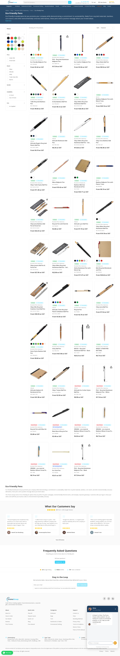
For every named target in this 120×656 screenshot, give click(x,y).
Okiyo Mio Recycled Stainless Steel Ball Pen (37, 308)
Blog (105, 6)
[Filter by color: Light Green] (15, 48)
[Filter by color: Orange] (8, 45)
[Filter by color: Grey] (15, 41)
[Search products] (69, 2)
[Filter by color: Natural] (19, 38)
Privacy (101, 651)
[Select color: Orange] (38, 55)
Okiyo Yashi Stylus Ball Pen (38, 185)
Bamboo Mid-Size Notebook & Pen (79, 186)
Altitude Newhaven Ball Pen (59, 142)
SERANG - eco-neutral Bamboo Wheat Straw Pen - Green (82, 430)
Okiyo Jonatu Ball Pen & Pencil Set (37, 266)
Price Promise (9, 624)
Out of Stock (12, 98)
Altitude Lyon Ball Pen (81, 224)
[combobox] (107, 27)
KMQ (10, 74)
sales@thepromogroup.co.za (82, 3)
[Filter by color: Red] (11, 38)
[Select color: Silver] (84, 261)
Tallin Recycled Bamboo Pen (37, 103)
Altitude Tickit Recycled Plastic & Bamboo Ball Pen (60, 310)
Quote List (30, 619)
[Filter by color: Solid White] (22, 38)
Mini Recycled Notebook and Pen (103, 269)
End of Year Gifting (90, 6)
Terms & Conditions (78, 624)
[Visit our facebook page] (104, 598)
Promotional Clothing (38, 6)
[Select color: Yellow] (40, 55)
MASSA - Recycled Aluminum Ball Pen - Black (82, 349)
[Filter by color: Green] (15, 38)
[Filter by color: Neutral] (22, 48)
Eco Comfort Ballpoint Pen (82, 62)
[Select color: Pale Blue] (99, 261)
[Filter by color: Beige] (15, 45)
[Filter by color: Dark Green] (8, 48)
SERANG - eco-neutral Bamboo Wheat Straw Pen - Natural (104, 430)
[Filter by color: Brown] (22, 45)
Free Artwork (31, 624)
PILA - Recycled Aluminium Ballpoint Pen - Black (82, 469)
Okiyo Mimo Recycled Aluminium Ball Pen (81, 103)
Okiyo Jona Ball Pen (102, 307)
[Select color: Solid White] (77, 94)
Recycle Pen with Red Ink (60, 224)
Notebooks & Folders (27, 6)
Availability (9, 92)
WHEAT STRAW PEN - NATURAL (102, 349)
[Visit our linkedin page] (113, 598)
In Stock (11, 95)
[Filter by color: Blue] (11, 41)
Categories (9, 6)
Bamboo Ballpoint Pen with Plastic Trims (104, 183)
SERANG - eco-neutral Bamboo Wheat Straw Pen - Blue (38, 469)
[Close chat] (115, 609)
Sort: (98, 28)
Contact (109, 6)
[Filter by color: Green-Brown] (11, 48)
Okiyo (10, 69)
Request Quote (32, 616)
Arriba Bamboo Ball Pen (59, 102)
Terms (106, 651)
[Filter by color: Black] (8, 38)
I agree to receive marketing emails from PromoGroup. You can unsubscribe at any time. (55, 588)
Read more (8, 21)
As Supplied (12, 106)
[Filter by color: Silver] (11, 45)
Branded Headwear (49, 6)
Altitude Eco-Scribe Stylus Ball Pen (82, 391)
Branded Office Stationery (22, 10)
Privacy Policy (76, 621)
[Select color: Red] (82, 55)
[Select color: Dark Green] (34, 94)
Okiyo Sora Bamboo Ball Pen (103, 142)
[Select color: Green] (80, 55)
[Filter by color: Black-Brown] (19, 45)
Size (8, 103)
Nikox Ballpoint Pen (58, 182)
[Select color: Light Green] (34, 55)
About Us (7, 613)
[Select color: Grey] (99, 55)
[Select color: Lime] (80, 261)
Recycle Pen (78, 310)
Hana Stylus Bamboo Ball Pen (38, 352)
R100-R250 (12, 60)
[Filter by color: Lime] (22, 41)
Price (8, 55)
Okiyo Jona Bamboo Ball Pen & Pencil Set (37, 225)
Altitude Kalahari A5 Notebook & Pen (36, 391)
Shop (11, 10)
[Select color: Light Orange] (36, 55)
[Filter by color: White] (19, 41)
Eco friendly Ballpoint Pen (38, 62)
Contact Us (59, 562)
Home (7, 10)
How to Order (9, 616)
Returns (112, 651)
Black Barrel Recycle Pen (60, 431)
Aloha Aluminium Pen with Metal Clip (82, 269)
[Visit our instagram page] (108, 598)
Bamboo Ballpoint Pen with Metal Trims (104, 100)
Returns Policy (76, 627)
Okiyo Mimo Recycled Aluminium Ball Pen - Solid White (82, 142)
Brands (57, 6)
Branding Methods (78, 619)
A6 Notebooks (99, 266)
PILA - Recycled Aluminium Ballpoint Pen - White (104, 391)
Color (8, 34)
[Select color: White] (43, 94)
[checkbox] (7, 58)
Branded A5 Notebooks (79, 183)
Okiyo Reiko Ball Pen (102, 62)
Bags (51, 616)
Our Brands (8, 619)
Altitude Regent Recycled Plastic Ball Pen (38, 144)
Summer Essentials (78, 6)
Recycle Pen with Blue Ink (38, 429)
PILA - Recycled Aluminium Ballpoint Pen (60, 60)
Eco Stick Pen (56, 470)
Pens (31, 10)
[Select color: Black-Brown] (75, 177)
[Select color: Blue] (77, 55)
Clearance (99, 6)
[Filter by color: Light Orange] (19, 48)
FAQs (74, 616)
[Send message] (115, 643)
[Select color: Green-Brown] (77, 177)
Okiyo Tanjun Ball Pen (59, 390)
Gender (9, 85)
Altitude (11, 72)
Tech (51, 619)
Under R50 (12, 58)
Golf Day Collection (66, 6)
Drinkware (17, 6)
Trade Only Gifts (13, 77)
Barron (11, 79)
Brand (8, 66)
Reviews (7, 621)
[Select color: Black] (31, 55)
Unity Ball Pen (56, 348)
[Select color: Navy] (102, 55)
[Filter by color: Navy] (8, 41)
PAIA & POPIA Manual (79, 630)
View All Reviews (60, 540)
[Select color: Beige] (53, 94)
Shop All (30, 613)
